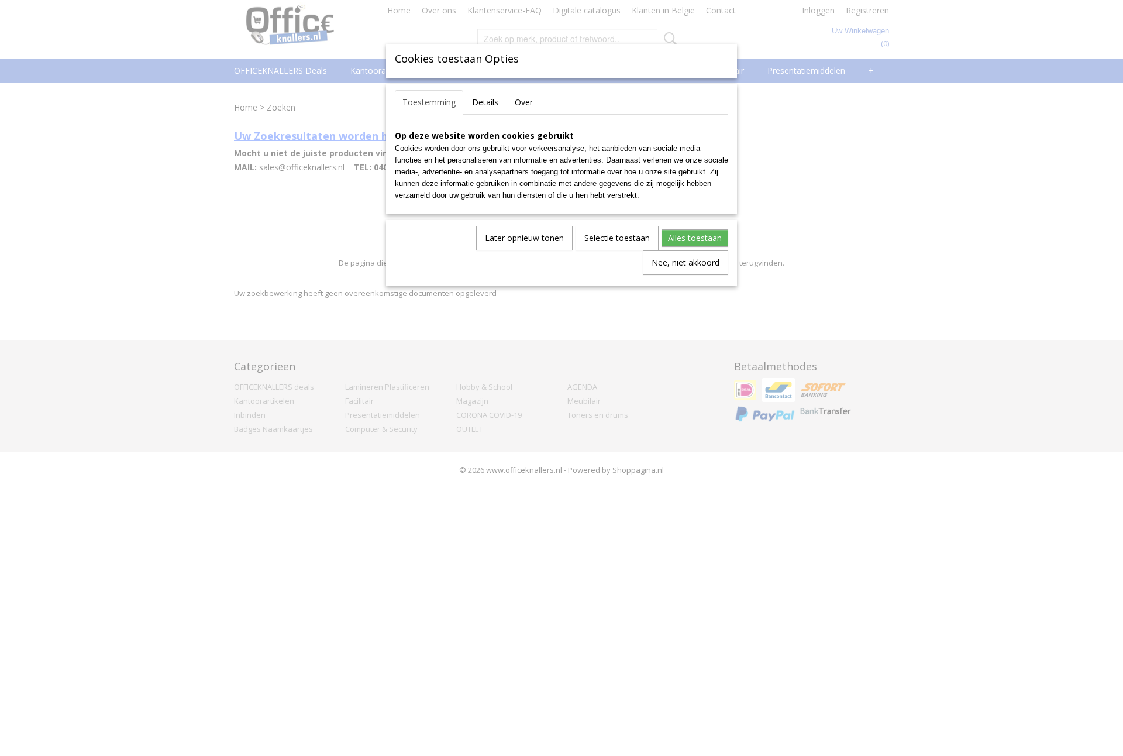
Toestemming (429, 102)
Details (485, 102)
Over (524, 102)
